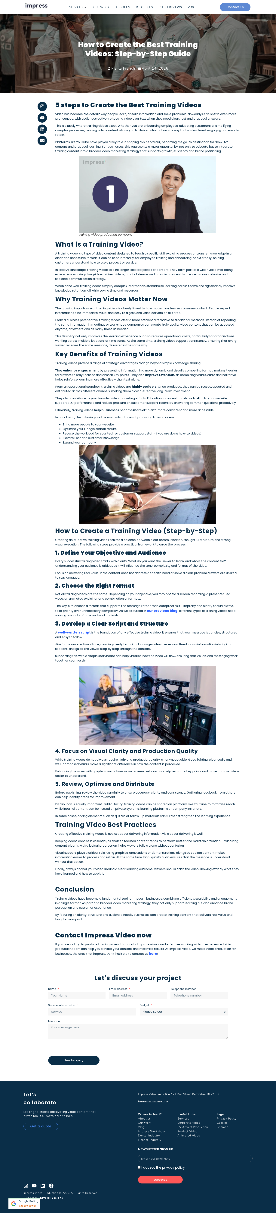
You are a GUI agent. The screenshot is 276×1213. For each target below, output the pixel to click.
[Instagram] (42, 106)
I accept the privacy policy (163, 1167)
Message (54, 1021)
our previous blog (161, 610)
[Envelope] (42, 140)
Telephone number (183, 989)
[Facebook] (51, 1185)
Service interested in (62, 1005)
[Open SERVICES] (85, 7)
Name (52, 989)
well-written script (74, 632)
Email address (118, 989)
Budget (145, 1005)
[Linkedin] (42, 129)
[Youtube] (42, 118)
